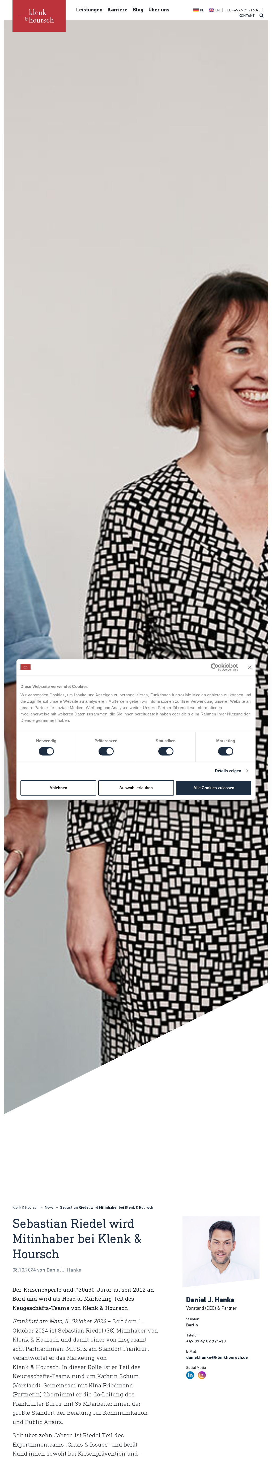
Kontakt (247, 16)
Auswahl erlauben (136, 787)
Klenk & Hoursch (25, 1208)
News (49, 1208)
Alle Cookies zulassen (213, 787)
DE (202, 10)
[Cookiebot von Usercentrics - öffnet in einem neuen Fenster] (215, 667)
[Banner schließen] (250, 667)
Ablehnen (58, 787)
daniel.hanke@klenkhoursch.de (217, 1358)
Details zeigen (228, 770)
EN (217, 10)
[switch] (106, 751)
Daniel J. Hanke (210, 1300)
